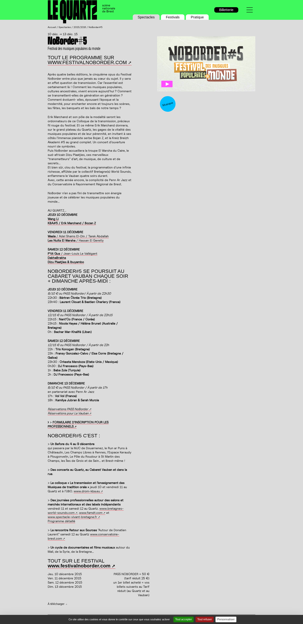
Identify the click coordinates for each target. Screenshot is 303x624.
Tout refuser (204, 619)
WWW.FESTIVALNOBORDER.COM (87, 62)
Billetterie (226, 10)
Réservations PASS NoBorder (68, 409)
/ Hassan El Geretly (76, 240)
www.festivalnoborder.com (79, 565)
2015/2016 (79, 27)
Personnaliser (226, 619)
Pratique (197, 17)
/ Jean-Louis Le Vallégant (72, 253)
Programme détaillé (61, 521)
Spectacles (146, 17)
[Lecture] (167, 84)
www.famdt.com (90, 513)
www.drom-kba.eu (87, 491)
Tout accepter (183, 619)
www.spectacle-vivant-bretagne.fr (72, 517)
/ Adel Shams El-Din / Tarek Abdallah (78, 236)
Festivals (173, 17)
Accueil (52, 27)
